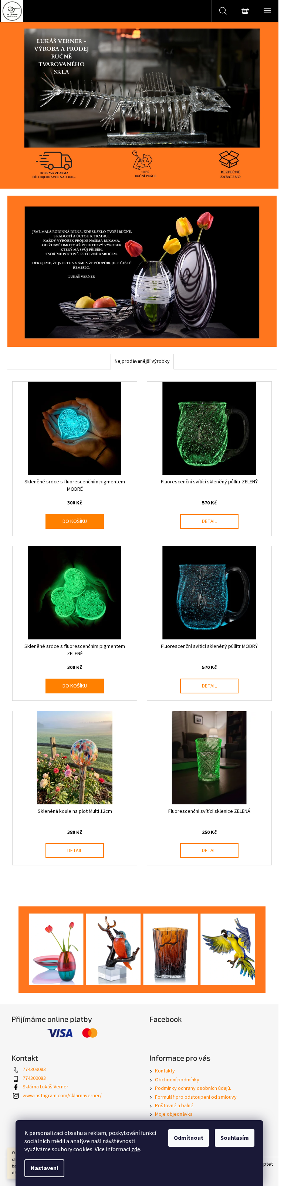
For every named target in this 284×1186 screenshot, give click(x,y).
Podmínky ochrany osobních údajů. (193, 1088)
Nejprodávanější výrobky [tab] (142, 361)
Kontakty (165, 1071)
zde (135, 1149)
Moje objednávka (174, 1114)
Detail (209, 521)
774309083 (34, 1069)
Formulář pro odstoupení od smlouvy (196, 1097)
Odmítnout (188, 1138)
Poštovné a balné (174, 1105)
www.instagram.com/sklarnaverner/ (62, 1095)
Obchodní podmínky (177, 1080)
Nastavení (44, 1168)
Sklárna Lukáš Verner (45, 1087)
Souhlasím (234, 1138)
